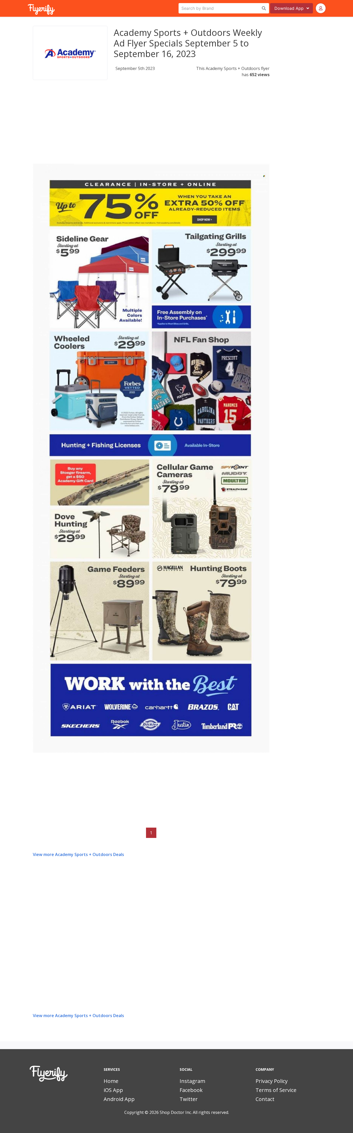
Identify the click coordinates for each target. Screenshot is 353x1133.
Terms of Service (276, 1090)
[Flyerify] (28, 8)
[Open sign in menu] (321, 8)
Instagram (192, 1080)
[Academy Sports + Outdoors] (70, 53)
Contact (265, 1099)
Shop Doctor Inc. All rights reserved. (194, 1112)
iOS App (113, 1090)
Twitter (189, 1099)
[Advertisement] (151, 127)
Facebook (191, 1090)
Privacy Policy (272, 1080)
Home (111, 1080)
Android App (119, 1099)
